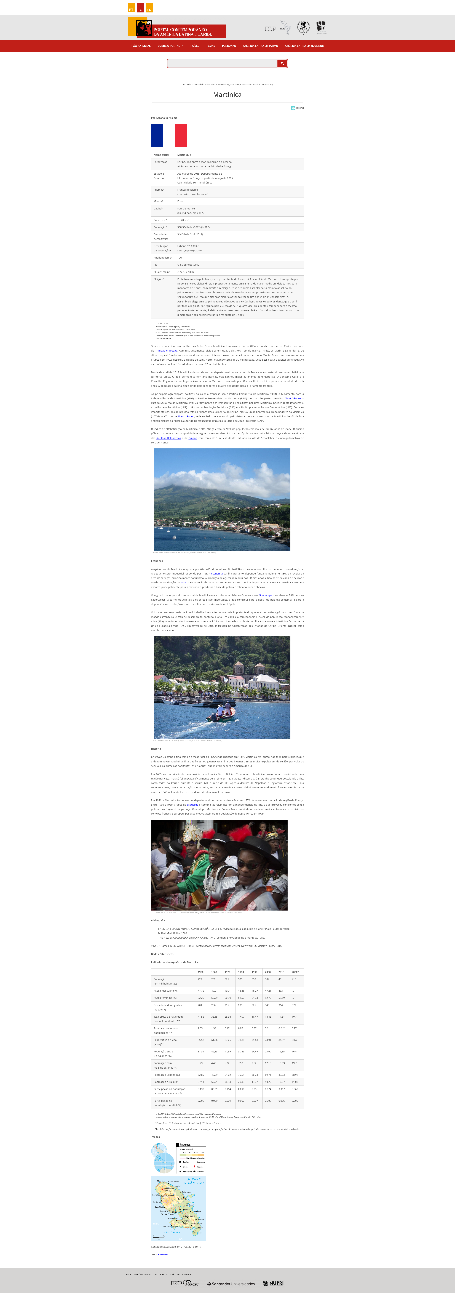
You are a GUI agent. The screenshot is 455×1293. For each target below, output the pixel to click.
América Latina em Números (304, 45)
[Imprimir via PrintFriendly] (297, 108)
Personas (229, 45)
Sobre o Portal (169, 45)
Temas (210, 45)
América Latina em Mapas (260, 45)
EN (149, 10)
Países (195, 45)
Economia (163, 1254)
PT (131, 10)
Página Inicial (141, 45)
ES (140, 10)
